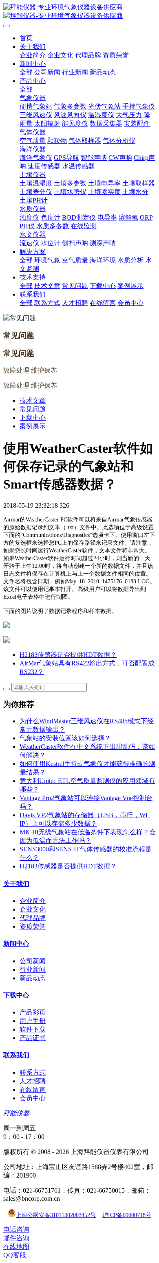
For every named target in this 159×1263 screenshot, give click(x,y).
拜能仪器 (16, 1113)
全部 (26, 72)
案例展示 (33, 426)
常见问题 (33, 409)
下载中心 (33, 417)
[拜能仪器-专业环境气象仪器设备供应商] (79, 11)
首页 (26, 38)
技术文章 (33, 400)
